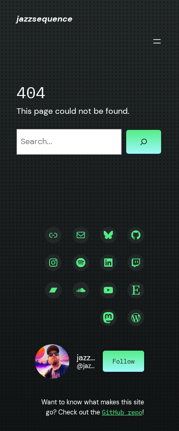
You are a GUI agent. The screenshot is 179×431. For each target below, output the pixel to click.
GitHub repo (122, 412)
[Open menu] (156, 41)
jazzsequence (45, 18)
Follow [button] (123, 361)
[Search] (143, 142)
